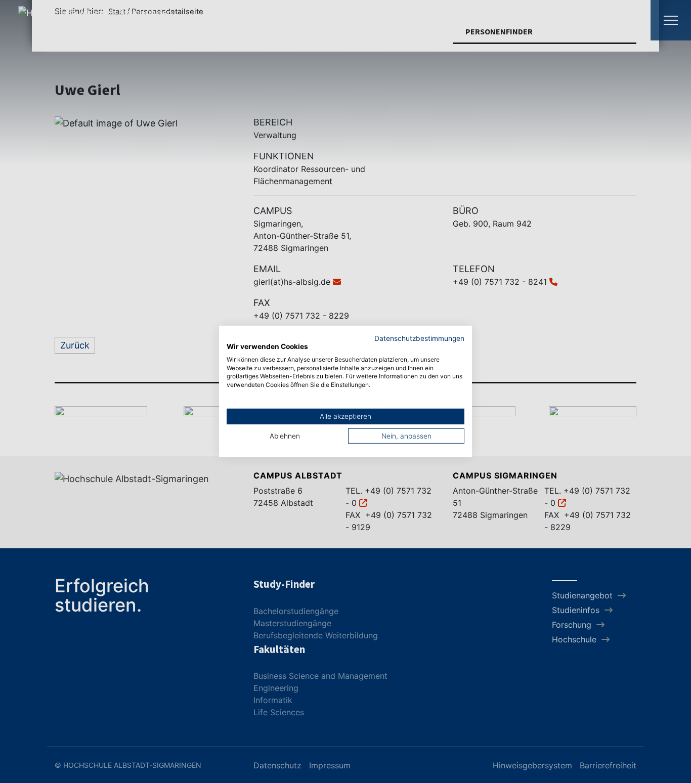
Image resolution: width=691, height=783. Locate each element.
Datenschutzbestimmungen (419, 338)
